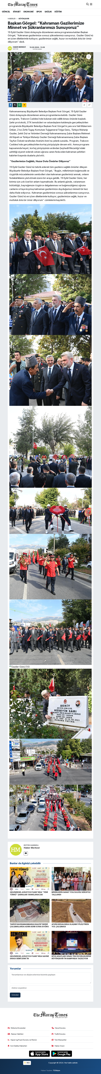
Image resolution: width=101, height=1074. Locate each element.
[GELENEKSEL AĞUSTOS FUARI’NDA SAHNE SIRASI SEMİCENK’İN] (30, 943)
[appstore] (40, 1054)
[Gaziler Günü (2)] (50, 304)
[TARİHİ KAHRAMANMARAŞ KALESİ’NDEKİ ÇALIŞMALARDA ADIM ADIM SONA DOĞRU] (30, 911)
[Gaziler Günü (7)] (50, 566)
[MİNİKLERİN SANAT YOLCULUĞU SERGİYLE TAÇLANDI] (71, 879)
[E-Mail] (26, 853)
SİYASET (17, 12)
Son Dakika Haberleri (18, 1046)
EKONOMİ (28, 12)
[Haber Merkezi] (16, 850)
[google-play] (62, 1054)
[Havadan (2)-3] (50, 807)
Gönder (15, 995)
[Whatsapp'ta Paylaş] (19, 105)
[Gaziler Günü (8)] (50, 632)
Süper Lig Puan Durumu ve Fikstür (24, 1040)
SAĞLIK (48, 12)
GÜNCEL (6, 12)
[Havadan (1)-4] (50, 761)
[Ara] (87, 4)
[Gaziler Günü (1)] (50, 239)
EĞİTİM (58, 12)
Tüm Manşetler (60, 1040)
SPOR (39, 12)
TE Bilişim (56, 1070)
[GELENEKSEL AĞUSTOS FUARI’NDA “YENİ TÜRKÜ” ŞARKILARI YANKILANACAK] (30, 879)
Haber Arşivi (59, 1046)
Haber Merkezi (32, 848)
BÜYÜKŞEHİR (24, 19)
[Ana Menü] (91, 4)
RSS (28, 1063)
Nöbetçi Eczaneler (18, 1028)
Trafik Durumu (59, 1034)
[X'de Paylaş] (15, 105)
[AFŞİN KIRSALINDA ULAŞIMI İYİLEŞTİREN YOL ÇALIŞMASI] (71, 911)
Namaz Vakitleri (17, 1034)
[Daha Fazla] (24, 105)
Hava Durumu (60, 1028)
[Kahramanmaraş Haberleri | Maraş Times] (23, 4)
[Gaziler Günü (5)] (50, 510)
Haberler (12, 19)
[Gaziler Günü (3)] (50, 370)
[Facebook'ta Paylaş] (10, 105)
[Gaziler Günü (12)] (50, 703)
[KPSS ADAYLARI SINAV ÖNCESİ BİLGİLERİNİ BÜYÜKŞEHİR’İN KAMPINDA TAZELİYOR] (71, 943)
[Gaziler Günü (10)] (19, 666)
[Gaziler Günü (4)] (50, 446)
